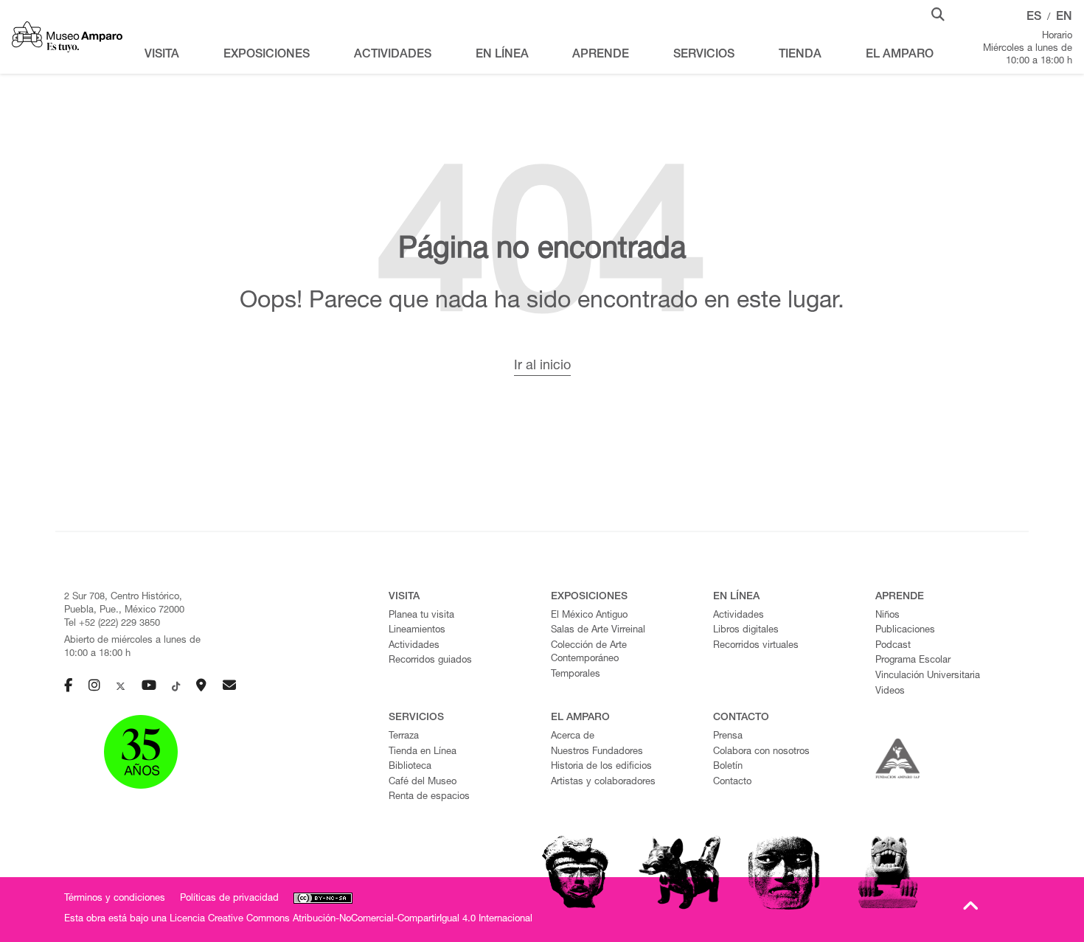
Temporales (575, 675)
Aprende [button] (600, 55)
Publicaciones (905, 630)
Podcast (893, 646)
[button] (938, 13)
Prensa (728, 737)
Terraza (404, 737)
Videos (890, 692)
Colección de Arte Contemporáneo (589, 653)
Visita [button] (162, 55)
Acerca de (572, 737)
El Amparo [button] (900, 55)
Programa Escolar (913, 661)
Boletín (728, 767)
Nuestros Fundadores (597, 752)
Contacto (732, 782)
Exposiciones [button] (266, 55)
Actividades (414, 646)
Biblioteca (410, 767)
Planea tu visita (421, 616)
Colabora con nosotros (761, 752)
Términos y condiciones (114, 899)
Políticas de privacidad (229, 899)
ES (1033, 18)
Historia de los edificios (601, 767)
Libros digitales (746, 630)
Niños (887, 616)
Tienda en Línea (422, 752)
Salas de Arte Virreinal (598, 630)
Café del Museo (422, 782)
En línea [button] (502, 55)
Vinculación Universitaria (927, 676)
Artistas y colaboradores (603, 782)
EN (1064, 18)
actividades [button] (392, 55)
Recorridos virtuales (756, 646)
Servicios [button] (703, 55)
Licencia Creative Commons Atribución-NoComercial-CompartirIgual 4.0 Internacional (351, 919)
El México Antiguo (589, 616)
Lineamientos (417, 630)
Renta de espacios (429, 797)
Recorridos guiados (430, 661)
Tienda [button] (800, 55)
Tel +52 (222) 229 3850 (112, 624)
